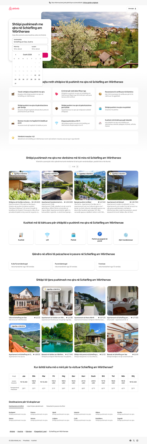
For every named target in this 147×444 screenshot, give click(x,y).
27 (27, 79)
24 (15, 79)
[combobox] (30, 42)
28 (31, 79)
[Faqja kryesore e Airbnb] (14, 8)
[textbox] (21, 49)
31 (15, 83)
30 (39, 79)
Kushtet (34, 440)
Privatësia (26, 440)
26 (23, 79)
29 (35, 79)
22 (35, 75)
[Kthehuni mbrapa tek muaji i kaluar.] (15, 54)
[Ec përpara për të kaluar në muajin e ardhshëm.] (39, 54)
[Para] (77, 166)
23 (39, 75)
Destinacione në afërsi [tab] (16, 406)
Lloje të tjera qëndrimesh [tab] (35, 406)
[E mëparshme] (69, 166)
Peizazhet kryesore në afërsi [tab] (55, 406)
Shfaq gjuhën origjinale (90, 3)
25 (19, 79)
